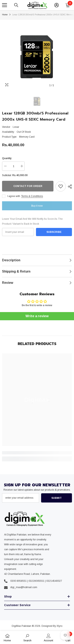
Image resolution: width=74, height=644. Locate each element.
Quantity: (7, 158)
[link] (37, 452)
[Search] (16, 5)
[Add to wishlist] (61, 186)
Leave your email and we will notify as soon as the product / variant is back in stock (32, 221)
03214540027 (54, 580)
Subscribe (53, 232)
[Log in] (56, 5)
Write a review (37, 316)
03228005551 (36, 580)
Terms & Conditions (32, 196)
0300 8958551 (18, 580)
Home (5, 15)
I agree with (13, 196)
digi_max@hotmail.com (23, 587)
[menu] (4, 5)
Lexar (16, 127)
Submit (56, 498)
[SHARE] (69, 186)
